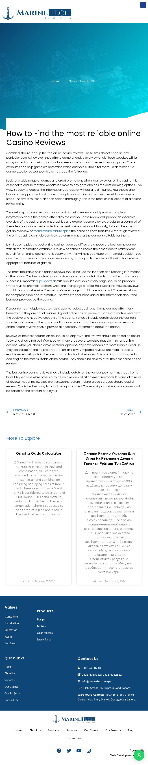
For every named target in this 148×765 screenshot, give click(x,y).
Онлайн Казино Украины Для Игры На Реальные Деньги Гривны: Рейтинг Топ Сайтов (109, 458)
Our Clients (91, 730)
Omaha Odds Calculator (39, 453)
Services (71, 730)
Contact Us (74, 738)
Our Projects (113, 730)
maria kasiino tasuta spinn (52, 231)
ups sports (44, 281)
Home (18, 730)
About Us (35, 730)
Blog (130, 730)
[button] (143, 5)
